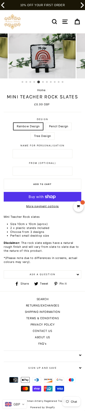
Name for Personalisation (42, 145)
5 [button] (38, 82)
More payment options (42, 206)
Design (42, 119)
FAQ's (42, 343)
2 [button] (27, 82)
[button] (82, 5)
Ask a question (42, 274)
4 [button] (34, 82)
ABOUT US (42, 337)
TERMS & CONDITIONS (42, 318)
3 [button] (30, 82)
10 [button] (59, 82)
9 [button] (55, 82)
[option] (42, 56)
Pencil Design (58, 126)
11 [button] (63, 82)
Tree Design (42, 136)
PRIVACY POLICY (43, 324)
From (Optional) (42, 163)
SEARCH (43, 299)
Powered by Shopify (42, 407)
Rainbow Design (28, 126)
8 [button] (51, 82)
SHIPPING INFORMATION (42, 312)
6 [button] (43, 82)
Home (41, 90)
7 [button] (47, 82)
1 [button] (23, 82)
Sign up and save (42, 368)
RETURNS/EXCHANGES (42, 305)
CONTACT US (42, 331)
